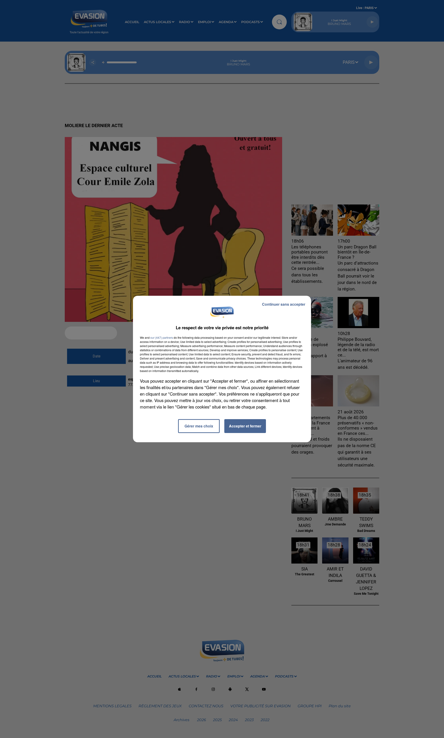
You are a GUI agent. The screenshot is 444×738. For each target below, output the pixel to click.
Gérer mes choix (199, 426)
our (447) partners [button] (161, 337)
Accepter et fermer (245, 426)
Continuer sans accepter (283, 304)
